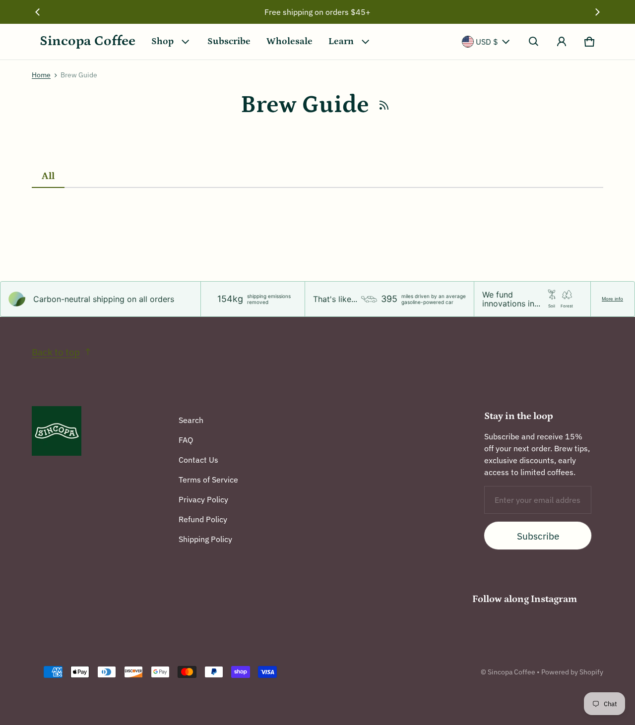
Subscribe (229, 41)
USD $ (487, 42)
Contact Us (198, 460)
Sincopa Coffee (511, 671)
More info (612, 299)
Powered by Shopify (572, 671)
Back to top (56, 352)
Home (41, 74)
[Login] (561, 42)
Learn (341, 41)
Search (191, 420)
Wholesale (289, 41)
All (48, 176)
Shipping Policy (205, 539)
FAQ (186, 440)
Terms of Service (208, 479)
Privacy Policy (203, 499)
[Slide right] (597, 12)
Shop (162, 41)
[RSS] (384, 105)
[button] (534, 42)
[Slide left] (38, 12)
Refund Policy (203, 519)
